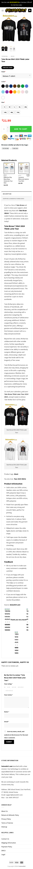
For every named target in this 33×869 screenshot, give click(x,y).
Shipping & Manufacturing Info (13, 198)
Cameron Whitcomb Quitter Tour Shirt (23, 179)
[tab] (16, 193)
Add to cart (20, 129)
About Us (4, 811)
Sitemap (4, 827)
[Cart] (30, 10)
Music (13, 56)
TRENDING (4, 56)
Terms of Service (7, 823)
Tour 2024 (15, 148)
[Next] (28, 29)
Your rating (8, 684)
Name (6, 712)
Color (3, 81)
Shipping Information (8, 843)
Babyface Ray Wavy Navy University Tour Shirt (8, 180)
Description (7, 194)
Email (6, 722)
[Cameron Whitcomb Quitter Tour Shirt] (24, 168)
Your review (8, 695)
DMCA (3, 850)
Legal (3, 854)
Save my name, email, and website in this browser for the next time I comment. (16, 734)
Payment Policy (6, 847)
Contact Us (5, 839)
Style (3, 72)
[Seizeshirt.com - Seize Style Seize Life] (16, 10)
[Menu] (2, 10)
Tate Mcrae (5, 148)
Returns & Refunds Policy (10, 815)
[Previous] (4, 29)
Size (3, 102)
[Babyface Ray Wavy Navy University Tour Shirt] (9, 168)
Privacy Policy (6, 819)
